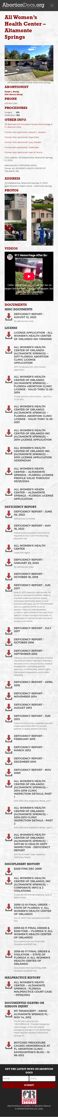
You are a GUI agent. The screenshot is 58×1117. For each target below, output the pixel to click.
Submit (29, 1085)
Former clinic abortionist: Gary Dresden (23, 142)
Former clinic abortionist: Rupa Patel (22, 137)
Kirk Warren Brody (14, 94)
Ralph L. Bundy (12, 91)
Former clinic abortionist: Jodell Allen (22, 147)
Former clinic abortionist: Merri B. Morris (23, 152)
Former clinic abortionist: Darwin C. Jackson (25, 132)
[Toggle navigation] (52, 5)
